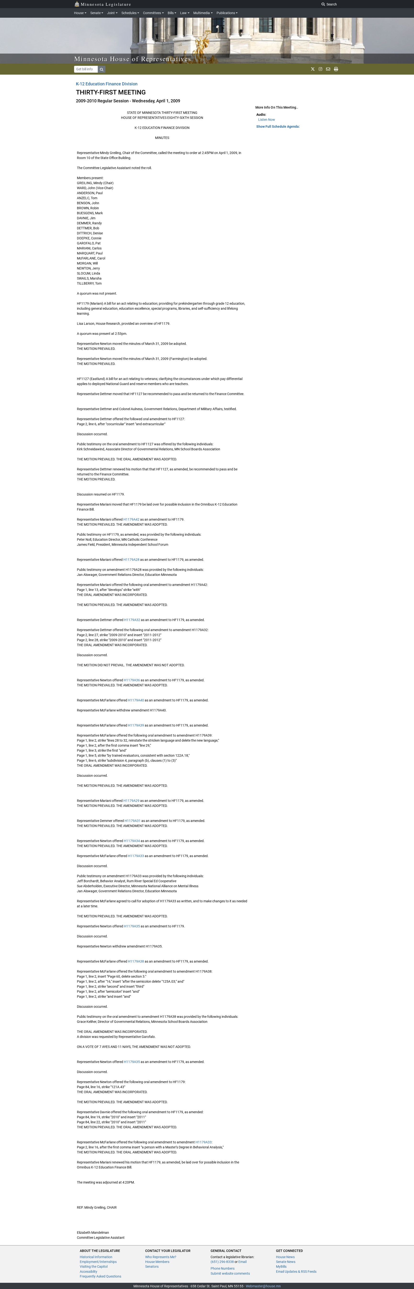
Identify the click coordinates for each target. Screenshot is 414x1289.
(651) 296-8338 (222, 1262)
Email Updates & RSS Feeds (296, 1271)
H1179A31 (133, 821)
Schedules (129, 13)
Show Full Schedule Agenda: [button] (278, 126)
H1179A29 (131, 801)
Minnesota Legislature (106, 4)
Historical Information (96, 1257)
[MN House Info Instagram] (320, 69)
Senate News (285, 1262)
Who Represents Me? (160, 1257)
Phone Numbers (223, 1268)
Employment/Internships (98, 1262)
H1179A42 (131, 519)
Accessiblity (88, 1271)
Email (242, 1262)
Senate (95, 13)
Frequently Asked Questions (100, 1276)
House (79, 13)
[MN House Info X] (313, 69)
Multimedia (201, 13)
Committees (152, 13)
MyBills (281, 1266)
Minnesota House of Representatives (132, 58)
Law (183, 13)
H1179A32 (132, 620)
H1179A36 (132, 680)
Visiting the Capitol (94, 1266)
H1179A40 (136, 700)
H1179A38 (136, 961)
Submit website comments (230, 1273)
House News (285, 1257)
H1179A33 (136, 856)
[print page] (336, 69)
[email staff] (328, 69)
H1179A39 (136, 725)
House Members (157, 1262)
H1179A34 (132, 841)
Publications (226, 13)
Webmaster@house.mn (263, 1286)
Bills (171, 13)
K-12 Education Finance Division (107, 83)
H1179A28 (131, 560)
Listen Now (266, 119)
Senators (152, 1266)
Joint (111, 13)
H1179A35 (132, 926)
